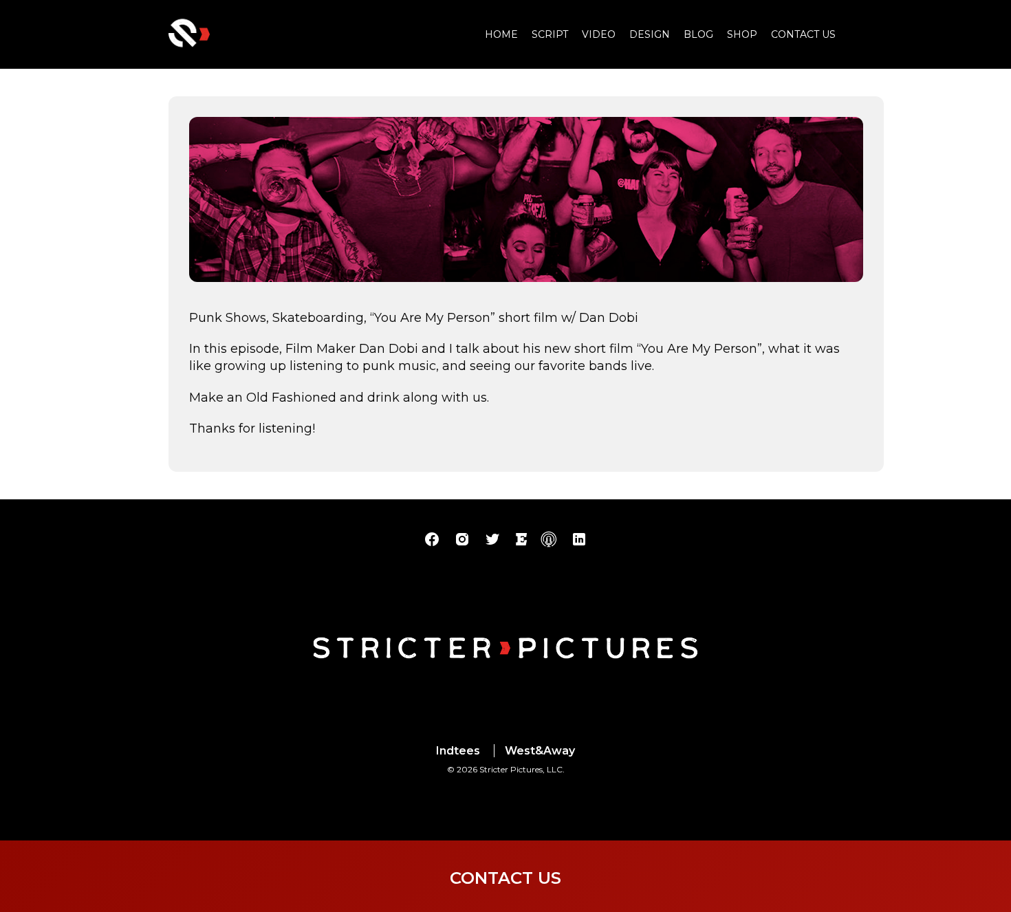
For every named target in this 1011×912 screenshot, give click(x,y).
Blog (698, 34)
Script (550, 34)
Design (649, 34)
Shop (742, 34)
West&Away (540, 750)
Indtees (458, 750)
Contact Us (803, 34)
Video (599, 34)
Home (501, 34)
